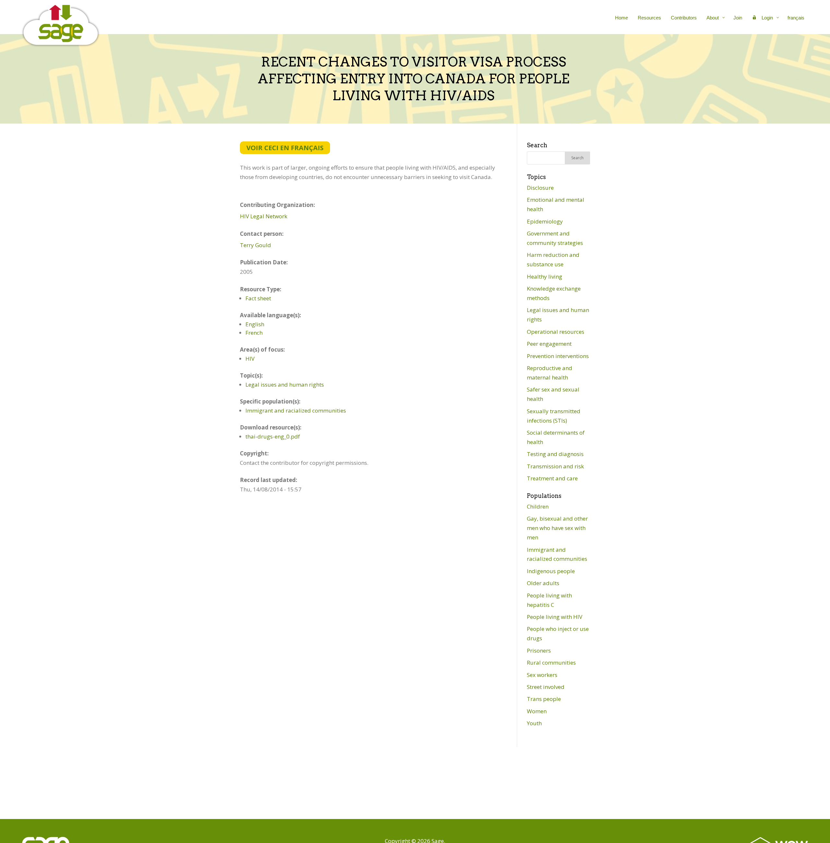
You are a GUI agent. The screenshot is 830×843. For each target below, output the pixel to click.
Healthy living (544, 276)
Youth (534, 723)
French (254, 332)
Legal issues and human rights (284, 384)
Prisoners (539, 650)
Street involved (545, 687)
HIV (250, 358)
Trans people (544, 699)
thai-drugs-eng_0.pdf (272, 436)
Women (537, 711)
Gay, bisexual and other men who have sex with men (557, 528)
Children (538, 506)
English (254, 324)
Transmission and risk (555, 466)
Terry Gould (255, 245)
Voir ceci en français (285, 147)
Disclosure (540, 187)
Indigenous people (551, 571)
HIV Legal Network (263, 216)
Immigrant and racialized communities (295, 410)
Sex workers (542, 675)
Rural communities (551, 662)
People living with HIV (554, 616)
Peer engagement (549, 343)
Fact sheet (258, 298)
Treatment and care (552, 478)
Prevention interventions (558, 356)
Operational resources (555, 331)
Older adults (543, 583)
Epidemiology (545, 221)
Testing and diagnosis (555, 454)
